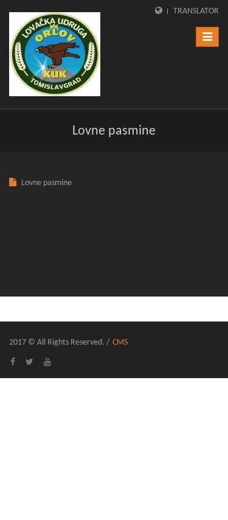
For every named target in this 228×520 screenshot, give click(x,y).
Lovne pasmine (46, 183)
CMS (120, 342)
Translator (196, 11)
